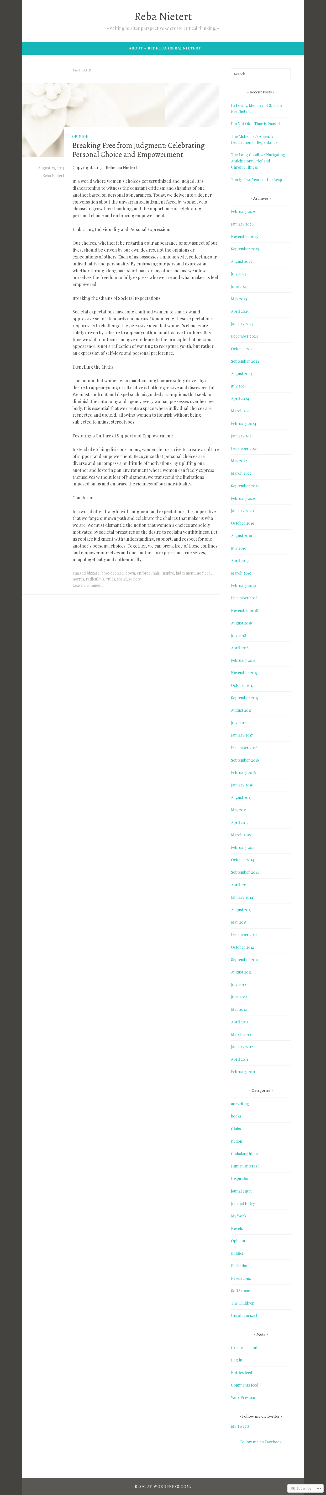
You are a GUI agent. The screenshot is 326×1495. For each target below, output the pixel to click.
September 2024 (245, 361)
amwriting (240, 1103)
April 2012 (239, 1021)
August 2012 (241, 971)
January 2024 (242, 435)
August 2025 (241, 261)
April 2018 (239, 647)
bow (104, 572)
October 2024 (243, 348)
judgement (185, 572)
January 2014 (242, 897)
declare (116, 572)
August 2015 (241, 797)
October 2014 (242, 859)
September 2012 (245, 959)
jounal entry (241, 1191)
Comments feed (244, 1384)
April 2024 (240, 398)
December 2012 (244, 934)
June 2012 (239, 996)
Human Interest (245, 1165)
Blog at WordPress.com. (163, 1486)
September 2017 (244, 697)
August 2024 (241, 373)
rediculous (95, 578)
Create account (244, 1347)
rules (110, 578)
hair (155, 572)
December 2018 (244, 597)
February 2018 (243, 660)
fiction (236, 1141)
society (135, 578)
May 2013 (239, 922)
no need (204, 572)
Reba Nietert (163, 16)
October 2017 (242, 685)
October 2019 (242, 523)
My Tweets (240, 1426)
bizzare (93, 572)
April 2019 (240, 560)
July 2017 (238, 722)
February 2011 (243, 1071)
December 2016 (244, 747)
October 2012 (242, 947)
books (236, 1116)
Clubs (236, 1128)
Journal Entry (243, 1203)
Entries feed (241, 1372)
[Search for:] (261, 73)
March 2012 (241, 1034)
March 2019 (241, 572)
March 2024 (241, 410)
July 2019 (238, 548)
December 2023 (244, 448)
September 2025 (245, 248)
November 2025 (244, 236)
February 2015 (243, 847)
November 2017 (244, 672)
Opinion (80, 136)
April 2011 (239, 1059)
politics (237, 1253)
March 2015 (241, 834)
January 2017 (241, 734)
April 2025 (240, 311)
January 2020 (242, 510)
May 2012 (239, 1009)
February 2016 (243, 772)
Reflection (239, 1265)
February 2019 (243, 585)
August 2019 (241, 535)
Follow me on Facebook (261, 1442)
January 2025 (242, 323)
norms (78, 578)
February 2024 (243, 423)
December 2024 (244, 336)
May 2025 (239, 298)
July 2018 (238, 635)
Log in (236, 1359)
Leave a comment (88, 585)
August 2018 (241, 622)
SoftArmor (240, 1290)
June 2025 (239, 286)
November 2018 (244, 610)
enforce (144, 572)
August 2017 (241, 710)
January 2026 (242, 223)
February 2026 (243, 211)
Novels (237, 1228)
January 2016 (242, 784)
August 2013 (241, 909)
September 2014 (245, 872)
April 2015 (239, 822)
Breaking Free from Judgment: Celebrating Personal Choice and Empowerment (138, 149)
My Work (238, 1215)
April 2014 (240, 884)
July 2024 (239, 385)
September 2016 (245, 760)
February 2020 (244, 498)
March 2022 (241, 473)
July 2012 (238, 984)
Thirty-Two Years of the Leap (256, 179)
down (130, 572)
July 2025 (238, 273)
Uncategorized (244, 1315)
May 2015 (239, 809)
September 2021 (245, 485)
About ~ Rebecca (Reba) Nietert (165, 48)
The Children (242, 1303)
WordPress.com (244, 1397)
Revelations (241, 1278)
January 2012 (242, 1046)
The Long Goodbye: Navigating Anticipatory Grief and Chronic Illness (258, 160)
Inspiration (241, 1178)
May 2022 (239, 460)
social (122, 578)
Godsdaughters (244, 1153)
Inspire (167, 572)
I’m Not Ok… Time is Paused (255, 123)
